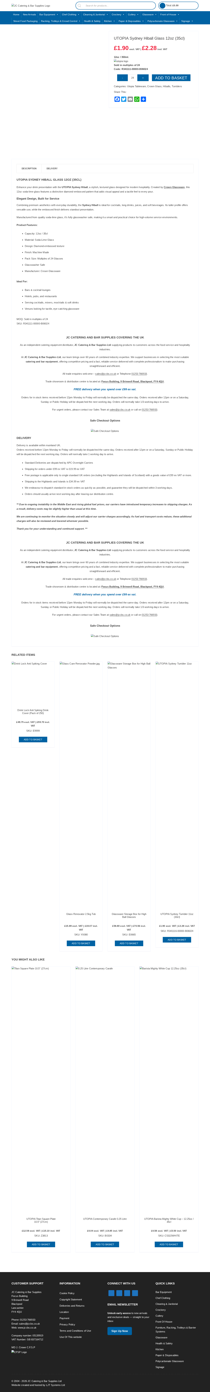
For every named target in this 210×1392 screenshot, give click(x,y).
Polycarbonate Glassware (161, 21)
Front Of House (164, 1321)
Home (16, 14)
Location (64, 1312)
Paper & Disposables (130, 21)
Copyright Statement (71, 1299)
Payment (64, 1318)
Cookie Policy (67, 1293)
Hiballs (166, 86)
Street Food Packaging (25, 21)
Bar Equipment (47, 14)
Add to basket (171, 78)
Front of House (168, 14)
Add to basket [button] (33, 739)
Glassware (148, 14)
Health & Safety (92, 21)
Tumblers (177, 86)
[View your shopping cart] (162, 6)
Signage (185, 21)
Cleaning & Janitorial (94, 14)
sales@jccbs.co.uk (105, 373)
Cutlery (132, 14)
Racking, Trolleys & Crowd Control (59, 21)
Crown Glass (154, 86)
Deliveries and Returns (72, 1305)
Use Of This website (71, 1337)
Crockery (116, 14)
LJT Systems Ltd (55, 1385)
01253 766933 (139, 373)
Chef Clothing (69, 14)
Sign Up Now (119, 1331)
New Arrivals (29, 14)
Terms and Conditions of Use (75, 1330)
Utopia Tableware (136, 86)
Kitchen (108, 21)
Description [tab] (29, 168)
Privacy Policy (67, 1324)
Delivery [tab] (52, 168)
